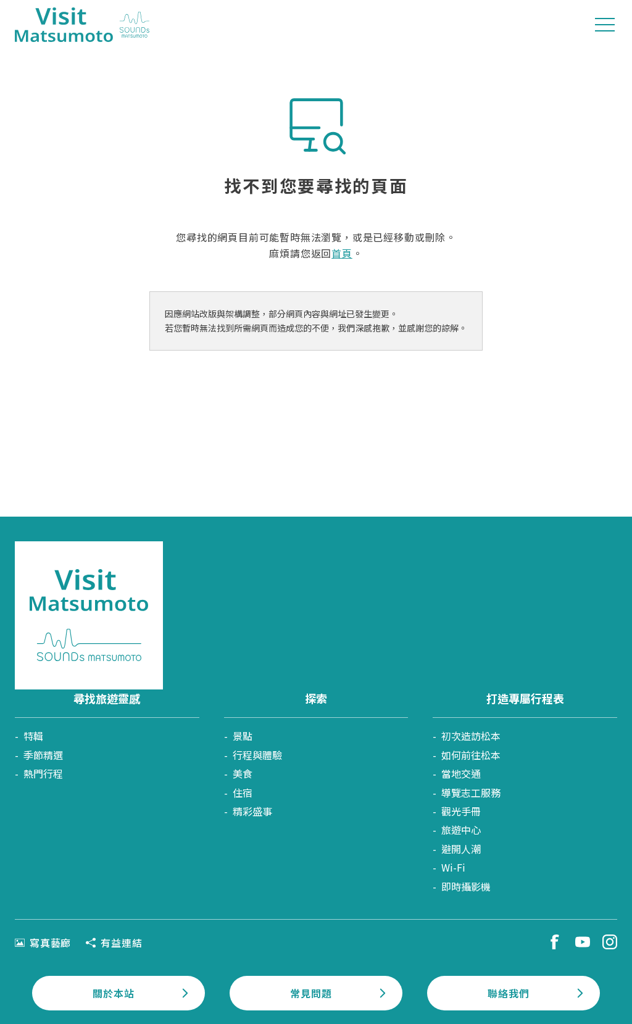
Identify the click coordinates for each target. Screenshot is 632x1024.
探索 (316, 698)
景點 (242, 735)
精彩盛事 (252, 811)
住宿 (242, 792)
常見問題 (310, 993)
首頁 (341, 253)
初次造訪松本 (471, 735)
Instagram (609, 942)
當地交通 (461, 773)
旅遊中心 (461, 829)
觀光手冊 (461, 811)
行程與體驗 (257, 754)
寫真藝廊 (50, 942)
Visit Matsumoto (82, 24)
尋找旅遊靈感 (106, 698)
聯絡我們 (508, 993)
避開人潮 (461, 848)
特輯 (33, 735)
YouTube (582, 942)
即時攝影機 (466, 886)
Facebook (554, 942)
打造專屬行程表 (525, 698)
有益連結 (121, 942)
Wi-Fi (453, 867)
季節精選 (43, 754)
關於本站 (113, 993)
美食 (242, 773)
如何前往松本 (471, 754)
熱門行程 (43, 773)
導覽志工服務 (471, 792)
